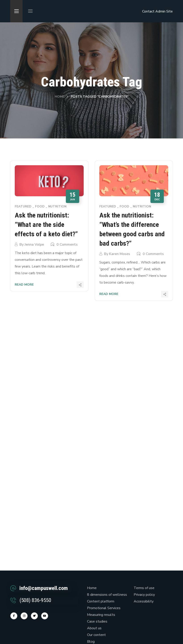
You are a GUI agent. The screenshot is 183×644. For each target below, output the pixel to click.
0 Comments (67, 244)
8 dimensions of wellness (107, 594)
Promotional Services (104, 608)
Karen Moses (119, 253)
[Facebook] (13, 615)
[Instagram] (24, 615)
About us (94, 628)
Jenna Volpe (34, 244)
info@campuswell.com (43, 588)
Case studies (97, 621)
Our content (96, 634)
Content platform (100, 601)
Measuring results (101, 614)
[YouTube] (44, 615)
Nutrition (57, 206)
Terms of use (144, 587)
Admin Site (164, 11)
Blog (91, 641)
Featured (23, 206)
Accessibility (144, 601)
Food (40, 206)
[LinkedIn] (34, 615)
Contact (148, 11)
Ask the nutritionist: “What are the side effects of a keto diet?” (46, 224)
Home (59, 96)
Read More (24, 284)
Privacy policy (144, 594)
